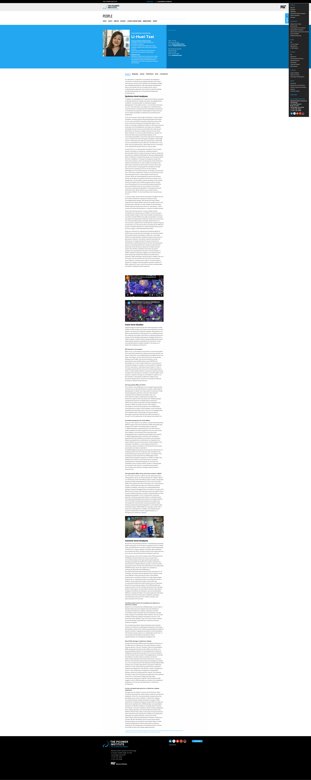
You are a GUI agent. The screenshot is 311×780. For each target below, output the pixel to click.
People (292, 5)
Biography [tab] (135, 74)
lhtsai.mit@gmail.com (178, 44)
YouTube (297, 113)
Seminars (293, 56)
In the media (294, 44)
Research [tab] (127, 74)
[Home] (111, 7)
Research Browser (295, 35)
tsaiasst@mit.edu (177, 55)
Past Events (293, 66)
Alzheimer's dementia (137, 56)
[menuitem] (105, 21)
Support (293, 70)
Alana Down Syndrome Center (299, 32)
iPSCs (155, 58)
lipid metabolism (147, 61)
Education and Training (297, 85)
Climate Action (294, 91)
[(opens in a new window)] (284, 7)
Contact (292, 17)
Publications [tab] (149, 74)
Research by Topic (295, 24)
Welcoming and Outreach (298, 87)
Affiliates (293, 11)
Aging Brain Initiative (296, 30)
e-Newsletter (294, 48)
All (291, 42)
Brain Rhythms (135, 59)
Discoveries (293, 26)
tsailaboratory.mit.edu (179, 45)
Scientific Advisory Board (297, 13)
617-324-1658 (175, 42)
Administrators (294, 15)
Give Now (150, 1)
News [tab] (156, 74)
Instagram (300, 113)
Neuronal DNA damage (154, 732)
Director (292, 9)
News (292, 40)
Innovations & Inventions (297, 28)
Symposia (293, 62)
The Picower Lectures (296, 58)
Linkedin (291, 113)
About (292, 81)
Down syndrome (149, 56)
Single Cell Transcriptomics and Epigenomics (154, 730)
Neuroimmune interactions (148, 59)
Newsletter (293, 46)
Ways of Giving (294, 75)
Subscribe (293, 95)
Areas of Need (294, 73)
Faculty (292, 7)
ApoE (140, 61)
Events (292, 52)
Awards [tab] (142, 74)
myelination (134, 61)
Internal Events (295, 64)
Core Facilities (294, 33)
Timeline (293, 83)
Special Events (294, 60)
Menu (287, 20)
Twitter (294, 113)
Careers (292, 89)
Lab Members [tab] (164, 74)
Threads (303, 113)
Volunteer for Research (297, 77)
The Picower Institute (111, 1)
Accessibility (172, 745)
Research (293, 21)
